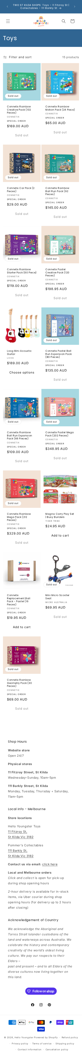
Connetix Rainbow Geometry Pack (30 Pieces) (19, 683)
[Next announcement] (74, 6)
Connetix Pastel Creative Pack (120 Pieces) (57, 272)
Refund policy (70, 1037)
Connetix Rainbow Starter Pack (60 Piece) (22, 271)
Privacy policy (20, 1043)
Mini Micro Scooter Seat (57, 597)
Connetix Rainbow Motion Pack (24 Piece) (60, 108)
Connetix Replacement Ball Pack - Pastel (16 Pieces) (18, 600)
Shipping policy (65, 1043)
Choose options (21, 372)
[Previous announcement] (7, 6)
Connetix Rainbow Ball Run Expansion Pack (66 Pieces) (19, 435)
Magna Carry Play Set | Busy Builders (59, 515)
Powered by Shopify (46, 1037)
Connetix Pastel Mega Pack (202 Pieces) (59, 434)
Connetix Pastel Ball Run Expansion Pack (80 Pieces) (58, 354)
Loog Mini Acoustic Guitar (19, 352)
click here (50, 864)
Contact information (30, 1049)
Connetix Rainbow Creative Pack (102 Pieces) (19, 109)
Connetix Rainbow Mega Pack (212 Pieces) (19, 517)
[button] (8, 21)
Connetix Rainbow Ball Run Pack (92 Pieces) (57, 191)
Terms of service (42, 1043)
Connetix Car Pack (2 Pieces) (21, 190)
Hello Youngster (24, 1037)
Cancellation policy (57, 1049)
